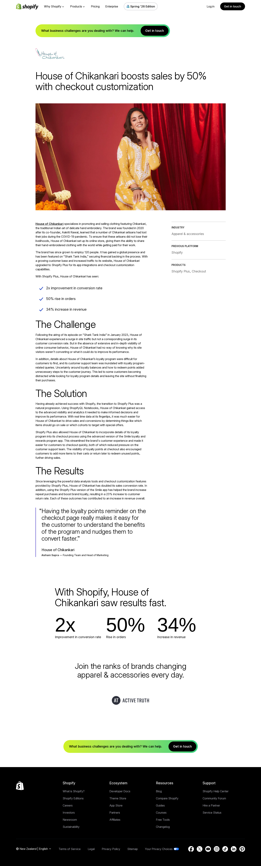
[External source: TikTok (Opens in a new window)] (225, 849)
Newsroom (70, 819)
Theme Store (117, 798)
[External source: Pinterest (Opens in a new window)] (242, 849)
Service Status (212, 812)
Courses (161, 812)
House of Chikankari (50, 224)
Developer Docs (119, 791)
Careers (68, 805)
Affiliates (114, 819)
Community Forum (214, 798)
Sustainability (71, 827)
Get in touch (232, 6)
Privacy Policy (111, 849)
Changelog (163, 827)
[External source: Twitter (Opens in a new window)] (199, 849)
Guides (160, 805)
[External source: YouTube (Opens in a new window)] (208, 849)
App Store (116, 805)
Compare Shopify (167, 798)
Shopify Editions (73, 798)
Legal (91, 849)
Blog (159, 791)
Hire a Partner (211, 805)
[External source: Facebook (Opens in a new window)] (191, 849)
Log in (210, 6)
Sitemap (132, 849)
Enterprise (111, 6)
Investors (69, 812)
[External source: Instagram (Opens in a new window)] (216, 849)
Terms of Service (70, 849)
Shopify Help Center (216, 791)
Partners (114, 812)
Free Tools (163, 819)
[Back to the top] (20, 785)
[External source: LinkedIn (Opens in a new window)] (233, 849)
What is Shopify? (74, 791)
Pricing (95, 6)
